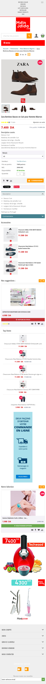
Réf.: (3, 167)
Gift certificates (23, 8)
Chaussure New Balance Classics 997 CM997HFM (23, 390)
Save (17, 187)
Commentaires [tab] (8, 216)
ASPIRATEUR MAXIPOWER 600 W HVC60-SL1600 (16, 312)
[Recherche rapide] (29, 35)
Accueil (5, 49)
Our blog (23, 6)
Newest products (23, 12)
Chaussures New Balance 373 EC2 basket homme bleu (28, 247)
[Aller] (43, 679)
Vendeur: (5, 161)
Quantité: (5, 173)
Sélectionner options (24, 526)
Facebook (19, 670)
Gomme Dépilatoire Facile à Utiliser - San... (15, 518)
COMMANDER (36, 180)
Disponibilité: (6, 170)
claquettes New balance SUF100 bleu (23, 405)
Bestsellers (23, 10)
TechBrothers (21, 161)
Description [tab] (7, 194)
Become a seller (23, 2)
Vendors (23, 4)
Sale (23, 14)
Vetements (14, 49)
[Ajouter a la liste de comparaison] (10, 180)
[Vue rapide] (32, 323)
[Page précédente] (17, 54)
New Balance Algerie (27, 49)
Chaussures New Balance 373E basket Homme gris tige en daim (29, 264)
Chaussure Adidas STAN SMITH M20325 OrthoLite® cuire (29, 231)
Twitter (27, 670)
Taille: (4, 153)
